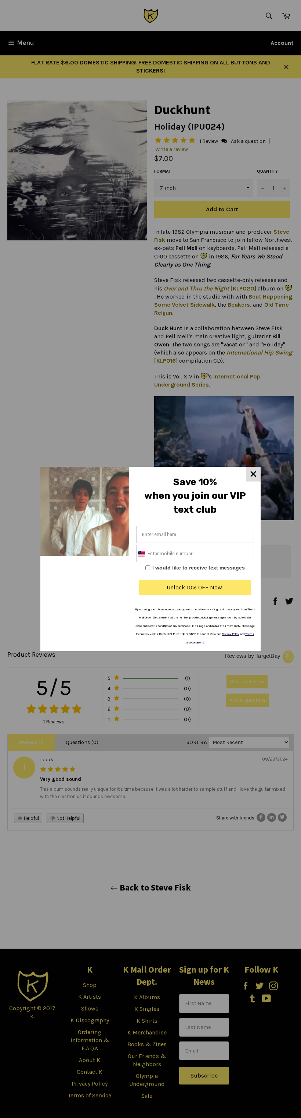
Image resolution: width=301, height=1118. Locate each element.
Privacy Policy (230, 634)
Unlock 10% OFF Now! (195, 587)
